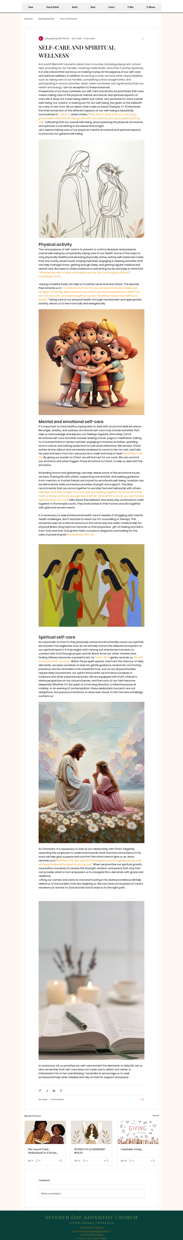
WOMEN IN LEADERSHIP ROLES (89, 1150)
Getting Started (46, 18)
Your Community (68, 18)
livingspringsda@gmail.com (94, 1231)
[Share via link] (61, 1090)
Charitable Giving (131, 1149)
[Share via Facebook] (40, 1090)
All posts (28, 18)
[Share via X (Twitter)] (47, 1090)
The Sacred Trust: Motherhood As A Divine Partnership (42, 1150)
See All (155, 1115)
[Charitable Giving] (138, 1132)
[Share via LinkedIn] (54, 1090)
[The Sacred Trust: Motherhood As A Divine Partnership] (45, 1132)
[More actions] (142, 38)
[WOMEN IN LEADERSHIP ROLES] (91, 1132)
